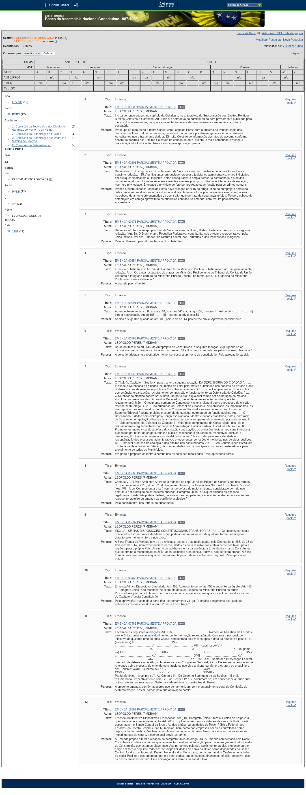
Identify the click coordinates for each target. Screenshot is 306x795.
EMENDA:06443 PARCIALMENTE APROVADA (146, 578)
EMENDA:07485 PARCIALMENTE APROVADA (146, 623)
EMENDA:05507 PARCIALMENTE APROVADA (146, 522)
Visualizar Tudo (293, 46)
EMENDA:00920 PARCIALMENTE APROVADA (146, 374)
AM (14, 203)
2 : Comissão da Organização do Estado (36, 134)
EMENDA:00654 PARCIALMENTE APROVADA (146, 260)
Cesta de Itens (246, 33)
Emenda (17, 102)
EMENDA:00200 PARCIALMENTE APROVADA (146, 107)
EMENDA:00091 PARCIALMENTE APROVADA (146, 303)
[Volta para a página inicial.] (60, 4)
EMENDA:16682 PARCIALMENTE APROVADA (146, 709)
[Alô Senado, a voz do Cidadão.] (166, 6)
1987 (15, 231)
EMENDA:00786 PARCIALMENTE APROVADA (146, 338)
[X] (65, 38)
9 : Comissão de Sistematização (31, 145)
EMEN (16, 114)
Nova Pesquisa (293, 39)
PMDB (16, 191)
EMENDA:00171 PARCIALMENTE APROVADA (146, 221)
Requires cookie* (290, 101)
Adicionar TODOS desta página (282, 33)
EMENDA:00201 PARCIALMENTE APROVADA (146, 162)
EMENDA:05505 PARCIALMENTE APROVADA (146, 473)
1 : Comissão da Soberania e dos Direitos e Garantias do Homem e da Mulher (38, 128)
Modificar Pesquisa (268, 39)
